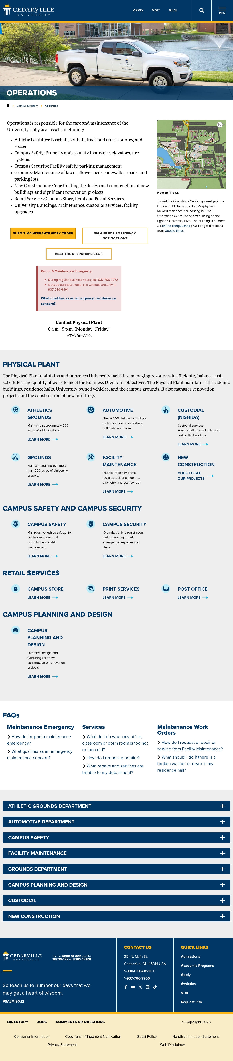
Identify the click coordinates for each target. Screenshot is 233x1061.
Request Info (191, 1002)
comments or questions (80, 1022)
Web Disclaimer (172, 1044)
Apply (138, 10)
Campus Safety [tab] (28, 837)
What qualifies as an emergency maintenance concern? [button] (39, 754)
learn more (38, 439)
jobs (42, 1022)
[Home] (8, 106)
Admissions (190, 956)
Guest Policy (147, 1036)
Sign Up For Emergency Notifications (115, 236)
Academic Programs (197, 965)
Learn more (114, 556)
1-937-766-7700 (137, 978)
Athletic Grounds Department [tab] (49, 806)
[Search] (201, 10)
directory (17, 1022)
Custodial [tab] (22, 900)
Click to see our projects (191, 475)
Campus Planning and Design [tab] (48, 885)
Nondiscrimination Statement (195, 1036)
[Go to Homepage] (28, 15)
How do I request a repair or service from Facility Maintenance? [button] (190, 745)
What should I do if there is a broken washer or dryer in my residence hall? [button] (186, 763)
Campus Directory (27, 106)
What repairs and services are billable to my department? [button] (113, 769)
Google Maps (174, 230)
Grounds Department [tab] (37, 869)
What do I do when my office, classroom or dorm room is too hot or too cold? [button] (115, 743)
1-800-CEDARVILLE (139, 971)
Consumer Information (32, 1036)
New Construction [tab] (34, 916)
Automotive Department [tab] (41, 821)
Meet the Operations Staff (79, 254)
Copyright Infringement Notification (93, 1036)
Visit (156, 10)
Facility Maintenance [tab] (37, 853)
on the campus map (176, 225)
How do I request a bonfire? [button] (113, 758)
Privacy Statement (62, 1044)
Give (173, 10)
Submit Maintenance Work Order (43, 233)
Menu (222, 12)
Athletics (188, 983)
